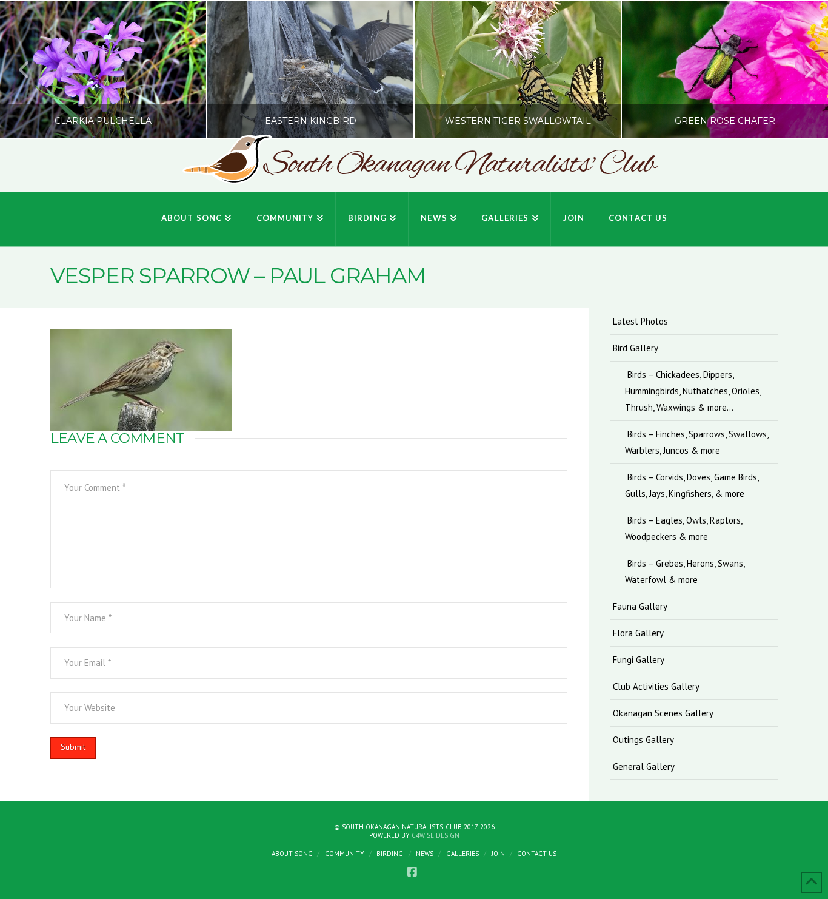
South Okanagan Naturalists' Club (459, 165)
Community (344, 853)
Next (802, 69)
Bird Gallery (635, 348)
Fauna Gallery (640, 606)
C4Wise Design (435, 835)
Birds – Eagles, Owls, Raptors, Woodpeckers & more (684, 528)
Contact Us (536, 853)
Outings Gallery (643, 740)
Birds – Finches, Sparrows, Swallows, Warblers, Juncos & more (697, 442)
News (424, 853)
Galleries (462, 853)
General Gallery (644, 766)
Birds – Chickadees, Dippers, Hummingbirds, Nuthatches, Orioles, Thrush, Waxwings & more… (693, 391)
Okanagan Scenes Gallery (663, 713)
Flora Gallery (638, 633)
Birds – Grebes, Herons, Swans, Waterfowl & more (685, 571)
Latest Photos (640, 321)
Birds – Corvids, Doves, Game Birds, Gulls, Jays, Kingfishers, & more (692, 485)
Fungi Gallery (638, 659)
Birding (389, 853)
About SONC (292, 853)
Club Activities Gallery (656, 686)
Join (498, 853)
